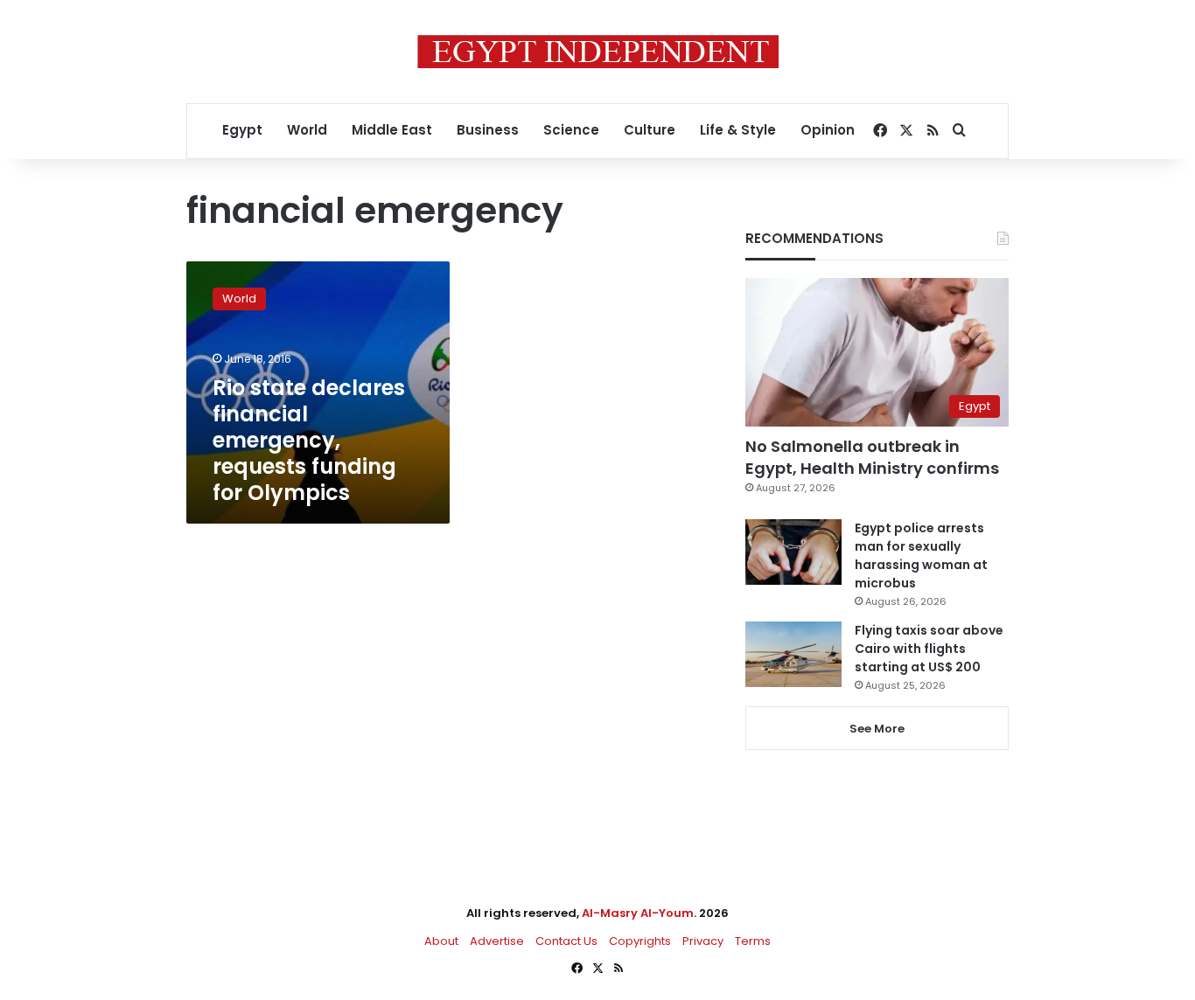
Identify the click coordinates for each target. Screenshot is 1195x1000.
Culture (649, 130)
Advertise (497, 941)
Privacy (702, 941)
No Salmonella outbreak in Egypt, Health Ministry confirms (872, 457)
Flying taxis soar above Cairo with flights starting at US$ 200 (929, 649)
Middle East (392, 130)
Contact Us (566, 941)
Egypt (242, 130)
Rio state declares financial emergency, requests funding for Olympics (309, 440)
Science (571, 130)
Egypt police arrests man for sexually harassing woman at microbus (921, 555)
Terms (753, 941)
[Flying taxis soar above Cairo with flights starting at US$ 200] (793, 654)
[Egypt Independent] (598, 51)
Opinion (827, 130)
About (441, 941)
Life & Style (738, 130)
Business (488, 130)
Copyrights (640, 941)
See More (877, 728)
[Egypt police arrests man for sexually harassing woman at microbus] (793, 552)
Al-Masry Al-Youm (638, 913)
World (307, 130)
